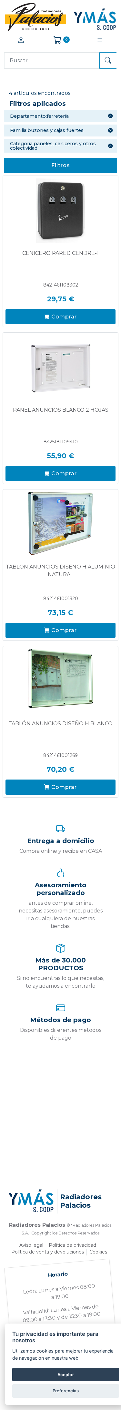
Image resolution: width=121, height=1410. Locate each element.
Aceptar (65, 1374)
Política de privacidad (72, 1245)
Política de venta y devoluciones (47, 1252)
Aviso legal (31, 1245)
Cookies (98, 1252)
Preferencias (66, 1390)
